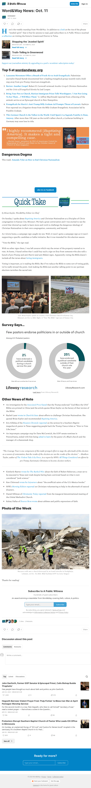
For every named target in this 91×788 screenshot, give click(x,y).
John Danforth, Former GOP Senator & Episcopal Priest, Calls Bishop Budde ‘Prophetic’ (39, 684)
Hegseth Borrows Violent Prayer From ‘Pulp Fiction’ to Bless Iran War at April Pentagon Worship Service (40, 702)
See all (7, 741)
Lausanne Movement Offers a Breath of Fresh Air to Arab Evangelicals (38, 75)
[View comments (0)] (12, 23)
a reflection (7, 36)
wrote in (22, 415)
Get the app (55, 781)
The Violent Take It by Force (29, 457)
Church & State (32, 415)
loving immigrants (34, 258)
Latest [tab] (10, 676)
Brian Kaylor (17, 44)
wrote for (25, 471)
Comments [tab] (7, 647)
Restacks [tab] (17, 647)
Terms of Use (56, 610)
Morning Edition (19, 486)
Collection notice (57, 777)
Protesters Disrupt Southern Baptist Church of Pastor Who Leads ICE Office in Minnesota (39, 722)
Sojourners (32, 482)
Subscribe (74, 4)
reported (43, 422)
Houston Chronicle (31, 422)
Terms (49, 777)
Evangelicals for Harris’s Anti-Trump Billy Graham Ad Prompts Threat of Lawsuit (43, 104)
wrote (34, 501)
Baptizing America (33, 218)
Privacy (43, 777)
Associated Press (34, 404)
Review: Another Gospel (17, 86)
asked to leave (45, 436)
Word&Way (12, 16)
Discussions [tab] (20, 676)
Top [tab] (4, 676)
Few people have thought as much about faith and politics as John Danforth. (33, 689)
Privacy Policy (63, 612)
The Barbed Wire (37, 471)
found (44, 404)
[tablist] (12, 646)
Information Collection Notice (44, 612)
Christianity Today (30, 494)
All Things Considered (68, 457)
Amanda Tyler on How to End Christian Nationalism (36, 159)
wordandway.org (29, 70)
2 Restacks (28, 621)
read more (37, 392)
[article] (45, 689)
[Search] (86, 676)
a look (62, 29)
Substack (36, 785)
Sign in (85, 4)
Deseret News (26, 501)
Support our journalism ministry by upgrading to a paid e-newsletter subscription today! (38, 63)
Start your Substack (41, 781)
